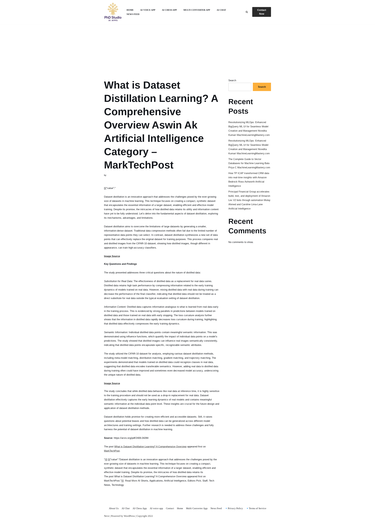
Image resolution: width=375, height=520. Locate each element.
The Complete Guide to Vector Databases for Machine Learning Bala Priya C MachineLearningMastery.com (249, 163)
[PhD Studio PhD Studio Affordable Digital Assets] (113, 12)
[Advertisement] (187, 47)
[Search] (247, 12)
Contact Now (261, 12)
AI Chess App (169, 10)
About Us (114, 508)
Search (232, 80)
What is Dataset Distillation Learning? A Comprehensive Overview (150, 446)
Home (130, 10)
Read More (131, 480)
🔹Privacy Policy (234, 508)
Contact (170, 508)
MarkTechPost (112, 450)
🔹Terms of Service (256, 508)
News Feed (133, 14)
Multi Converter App (196, 10)
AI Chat (221, 10)
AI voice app (147, 10)
